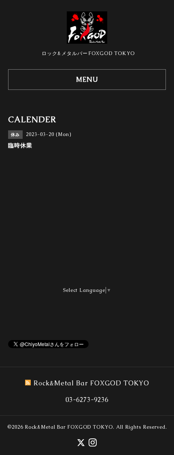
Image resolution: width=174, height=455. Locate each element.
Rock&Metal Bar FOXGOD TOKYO (69, 427)
